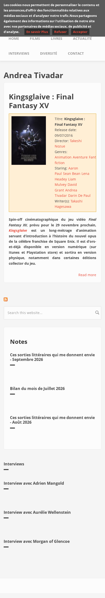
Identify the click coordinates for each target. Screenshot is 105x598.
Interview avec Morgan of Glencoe (37, 541)
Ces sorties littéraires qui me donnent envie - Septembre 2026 (52, 357)
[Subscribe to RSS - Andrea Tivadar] (52, 299)
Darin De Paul (79, 195)
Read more (87, 275)
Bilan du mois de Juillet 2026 (37, 388)
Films (35, 38)
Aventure (80, 157)
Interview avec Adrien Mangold (34, 483)
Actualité (82, 38)
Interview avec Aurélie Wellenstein (37, 512)
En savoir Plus (37, 32)
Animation (63, 157)
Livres (56, 38)
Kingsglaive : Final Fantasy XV (41, 101)
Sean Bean (71, 173)
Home (14, 38)
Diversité (48, 53)
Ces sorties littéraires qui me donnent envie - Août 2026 (52, 420)
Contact (76, 53)
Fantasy (95, 157)
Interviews (19, 53)
